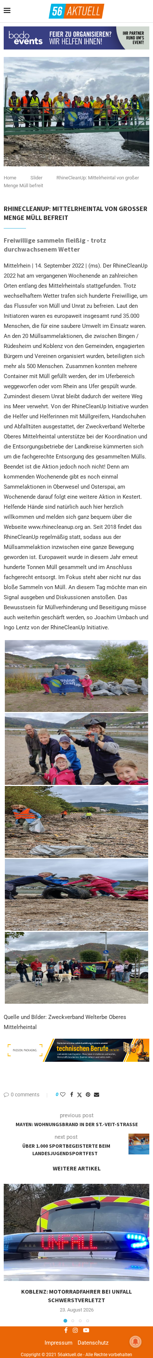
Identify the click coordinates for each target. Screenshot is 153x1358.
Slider (36, 177)
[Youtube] (86, 1330)
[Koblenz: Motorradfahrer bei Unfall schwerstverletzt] (76, 1232)
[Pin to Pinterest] (88, 1094)
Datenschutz (93, 1342)
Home (10, 177)
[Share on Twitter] (79, 1095)
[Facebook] (66, 1330)
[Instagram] (75, 1330)
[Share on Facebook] (71, 1094)
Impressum (58, 1342)
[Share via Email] (96, 1094)
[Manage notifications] (135, 1342)
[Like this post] (62, 1094)
